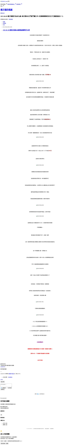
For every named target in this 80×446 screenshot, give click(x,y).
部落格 (4, 23)
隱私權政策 (47, 428)
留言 (13, 373)
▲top (1, 379)
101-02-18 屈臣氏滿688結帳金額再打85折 (16, 30)
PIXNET (30, 428)
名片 (4, 24)
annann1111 (2, 366)
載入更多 (2, 381)
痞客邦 (10, 373)
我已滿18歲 (3, 443)
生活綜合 (10, 377)
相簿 (4, 21)
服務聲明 (52, 428)
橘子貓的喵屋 (6, 10)
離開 (7, 443)
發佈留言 (2, 389)
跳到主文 (2, 13)
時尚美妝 (11, 19)
